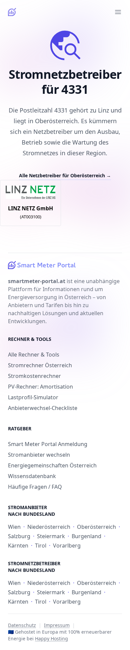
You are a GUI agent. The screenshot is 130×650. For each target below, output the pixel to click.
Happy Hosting (51, 638)
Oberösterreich (96, 526)
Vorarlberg (67, 545)
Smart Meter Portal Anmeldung (47, 444)
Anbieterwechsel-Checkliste (42, 408)
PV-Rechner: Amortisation (40, 386)
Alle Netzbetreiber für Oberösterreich (65, 175)
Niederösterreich (48, 526)
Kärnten (18, 545)
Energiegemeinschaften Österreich (52, 465)
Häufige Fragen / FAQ (35, 486)
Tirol (40, 545)
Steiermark (51, 536)
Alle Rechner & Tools (33, 354)
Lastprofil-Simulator (33, 397)
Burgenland (86, 536)
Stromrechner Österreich (40, 365)
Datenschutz (22, 625)
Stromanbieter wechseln (39, 454)
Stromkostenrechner (34, 376)
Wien (14, 526)
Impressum (57, 625)
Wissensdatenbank (32, 476)
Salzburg (19, 536)
